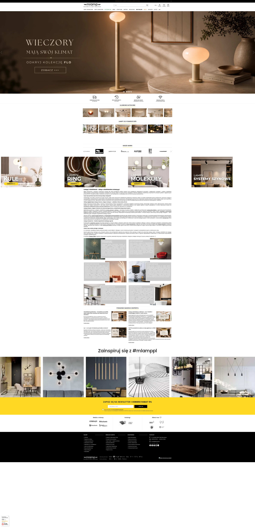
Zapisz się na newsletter (127, 402)
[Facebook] (150, 445)
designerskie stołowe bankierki (112, 215)
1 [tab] (123, 91)
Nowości (150, 9)
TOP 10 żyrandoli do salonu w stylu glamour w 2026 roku (142, 328)
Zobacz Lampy (96, 281)
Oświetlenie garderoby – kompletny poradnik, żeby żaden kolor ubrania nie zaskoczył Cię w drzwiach (96, 313)
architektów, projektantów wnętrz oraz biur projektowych (97, 206)
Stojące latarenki (162, 224)
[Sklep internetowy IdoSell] (165, 458)
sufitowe (116, 210)
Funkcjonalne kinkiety (152, 210)
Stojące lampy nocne (152, 264)
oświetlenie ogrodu (94, 223)
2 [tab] (125, 91)
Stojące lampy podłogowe (92, 264)
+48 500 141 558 (162, 439)
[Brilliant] (99, 148)
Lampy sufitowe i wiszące (136, 241)
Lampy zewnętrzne (130, 224)
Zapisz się (141, 406)
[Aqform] (138, 148)
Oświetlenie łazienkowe (136, 287)
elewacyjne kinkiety (107, 225)
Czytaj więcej (86, 323)
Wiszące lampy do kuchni (108, 287)
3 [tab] (126, 91)
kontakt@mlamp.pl (155, 441)
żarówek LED (165, 218)
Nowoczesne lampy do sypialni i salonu (107, 242)
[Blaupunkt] (163, 148)
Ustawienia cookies (88, 442)
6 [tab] (131, 91)
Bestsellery (139, 9)
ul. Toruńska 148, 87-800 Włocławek (159, 437)
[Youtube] (156, 445)
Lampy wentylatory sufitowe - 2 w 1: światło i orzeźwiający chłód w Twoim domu (140, 312)
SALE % (145, 9)
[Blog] (158, 445)
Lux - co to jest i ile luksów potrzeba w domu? (96, 328)
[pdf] (123, 423)
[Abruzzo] (112, 148)
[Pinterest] (154, 445)
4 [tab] (128, 91)
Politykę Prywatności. (119, 409)
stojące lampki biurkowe (97, 215)
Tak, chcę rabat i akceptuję (128, 410)
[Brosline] (125, 148)
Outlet (155, 9)
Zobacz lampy (113, 258)
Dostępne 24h (108, 9)
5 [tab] (129, 91)
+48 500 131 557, (154, 439)
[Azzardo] (87, 148)
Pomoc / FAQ (92, 236)
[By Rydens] (150, 148)
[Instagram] (152, 445)
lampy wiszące (110, 210)
